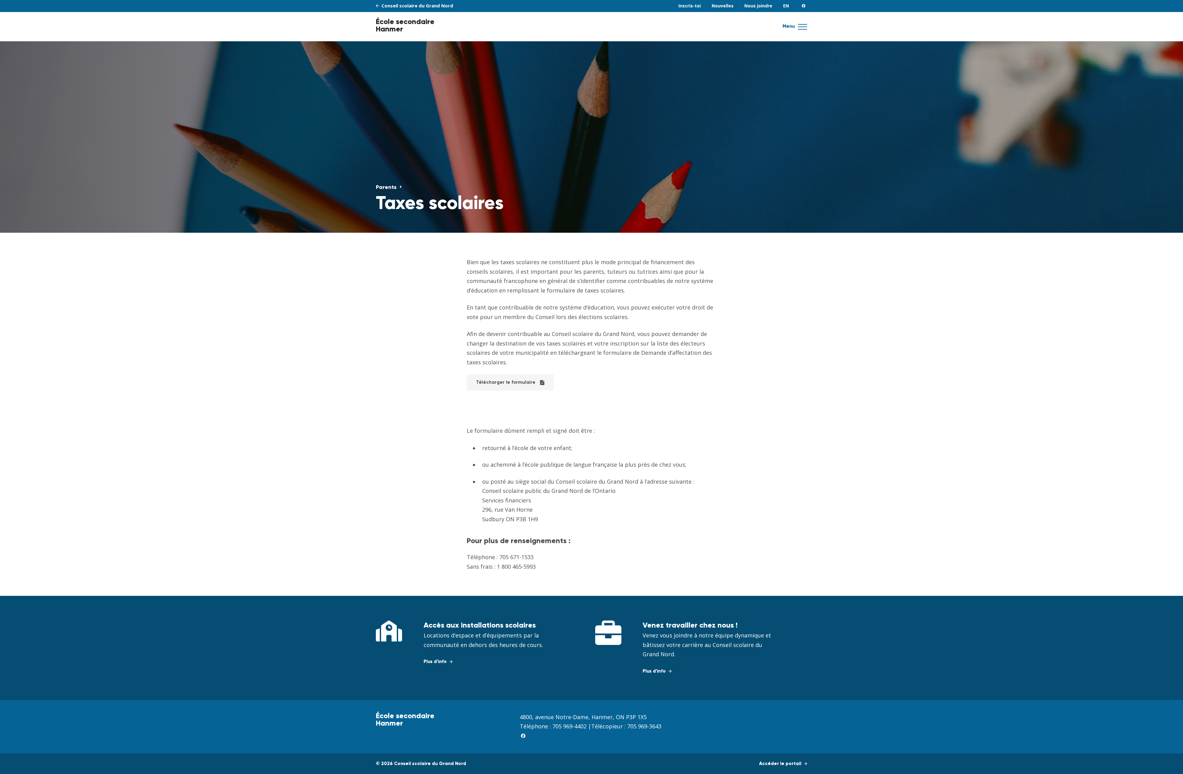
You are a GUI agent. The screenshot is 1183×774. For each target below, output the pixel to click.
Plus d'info (436, 661)
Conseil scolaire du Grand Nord (416, 5)
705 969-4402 (569, 726)
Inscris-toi (689, 6)
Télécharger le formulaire (505, 382)
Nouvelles (723, 6)
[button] (802, 28)
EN (786, 6)
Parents (387, 187)
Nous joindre (758, 6)
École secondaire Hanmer (405, 25)
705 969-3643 (644, 726)
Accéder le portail (781, 763)
